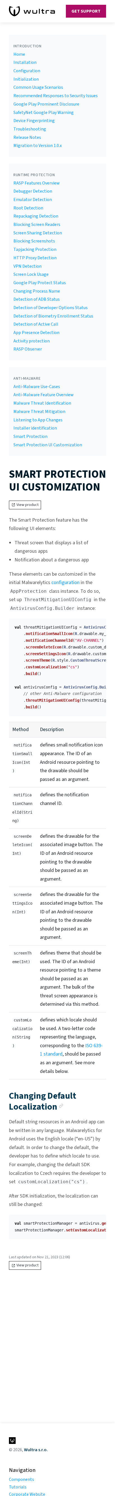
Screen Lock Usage (31, 274)
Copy (97, 625)
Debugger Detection (32, 191)
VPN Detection (27, 266)
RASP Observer (27, 349)
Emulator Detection (32, 200)
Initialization (26, 79)
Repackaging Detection (35, 216)
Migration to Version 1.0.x (37, 146)
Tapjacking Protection (34, 249)
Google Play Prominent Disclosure (46, 104)
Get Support (85, 11)
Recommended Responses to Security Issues (55, 96)
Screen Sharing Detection (37, 233)
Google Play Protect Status (39, 283)
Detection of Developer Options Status (50, 308)
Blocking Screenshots (34, 241)
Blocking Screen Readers (36, 224)
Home (19, 54)
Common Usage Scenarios (38, 87)
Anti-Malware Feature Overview (43, 395)
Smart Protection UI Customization (47, 445)
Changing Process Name (36, 291)
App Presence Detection (36, 333)
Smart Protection (30, 436)
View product (27, 505)
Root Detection (28, 208)
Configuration (26, 71)
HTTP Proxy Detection (35, 258)
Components (21, 1479)
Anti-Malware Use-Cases (36, 387)
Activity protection (31, 341)
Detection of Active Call (35, 324)
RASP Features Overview (36, 183)
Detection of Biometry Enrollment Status (53, 316)
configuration (65, 582)
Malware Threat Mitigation (39, 412)
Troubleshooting (29, 129)
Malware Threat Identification (42, 403)
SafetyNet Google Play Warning (43, 112)
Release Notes (27, 137)
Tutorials (18, 1487)
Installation (25, 62)
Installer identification (35, 428)
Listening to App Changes (38, 420)
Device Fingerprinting (34, 121)
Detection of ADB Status (36, 299)
